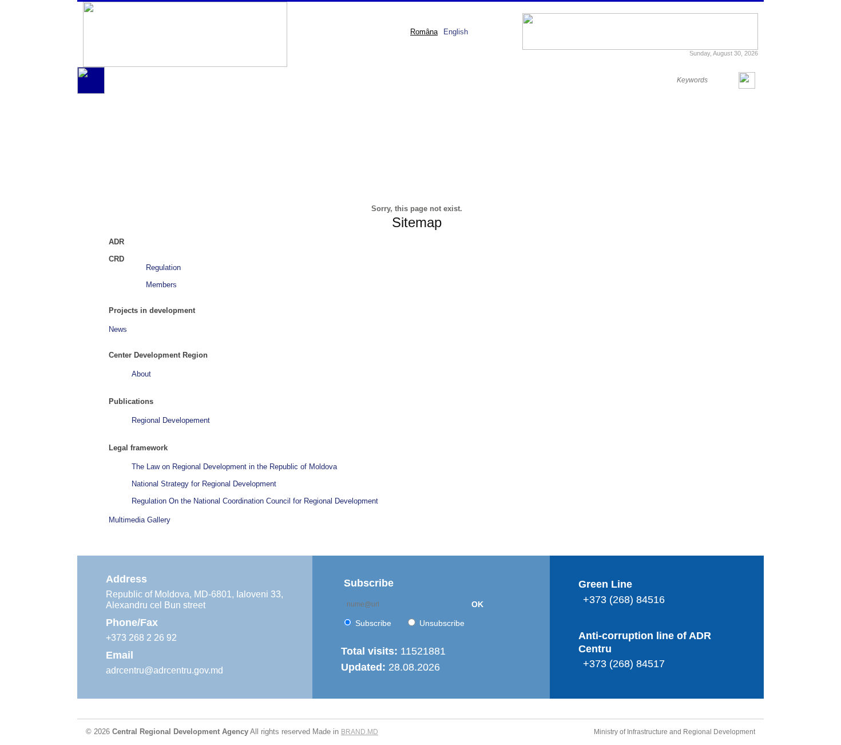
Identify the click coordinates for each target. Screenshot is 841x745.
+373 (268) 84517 (624, 663)
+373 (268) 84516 (624, 599)
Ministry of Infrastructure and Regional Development (674, 732)
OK (477, 604)
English (455, 31)
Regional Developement (171, 420)
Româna (424, 31)
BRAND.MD (359, 732)
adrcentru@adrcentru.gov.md (164, 670)
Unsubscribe (442, 623)
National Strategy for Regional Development (204, 484)
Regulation (163, 267)
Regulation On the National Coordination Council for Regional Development (255, 501)
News (118, 329)
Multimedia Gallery (139, 520)
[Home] (91, 91)
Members (161, 284)
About (141, 374)
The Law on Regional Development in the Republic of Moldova (234, 466)
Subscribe (373, 623)
